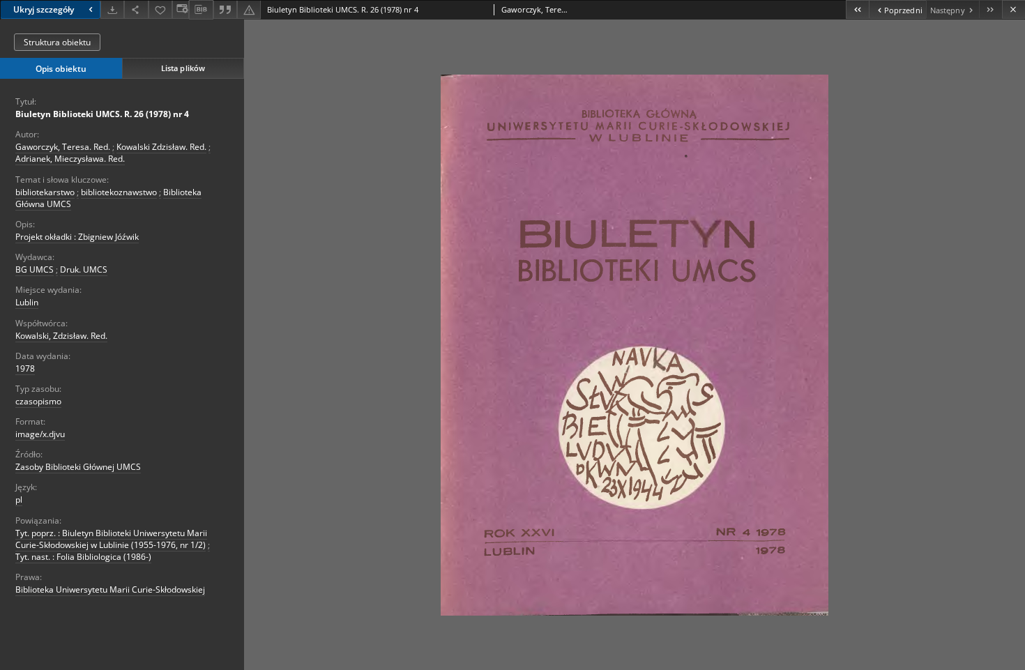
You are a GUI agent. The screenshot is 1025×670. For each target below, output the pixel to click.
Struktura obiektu (57, 42)
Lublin (26, 302)
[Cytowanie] (225, 9)
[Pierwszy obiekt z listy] (857, 9)
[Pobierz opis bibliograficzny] (201, 10)
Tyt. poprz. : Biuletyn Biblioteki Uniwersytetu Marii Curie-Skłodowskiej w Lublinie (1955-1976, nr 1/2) (111, 539)
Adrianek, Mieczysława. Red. (70, 159)
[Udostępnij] (136, 9)
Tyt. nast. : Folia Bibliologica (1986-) (83, 557)
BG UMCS (34, 269)
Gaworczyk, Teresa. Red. (62, 147)
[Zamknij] (1013, 9)
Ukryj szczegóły (43, 9)
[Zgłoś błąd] (249, 9)
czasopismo (38, 401)
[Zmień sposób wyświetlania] (180, 9)
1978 (25, 368)
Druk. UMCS (83, 269)
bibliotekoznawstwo (119, 192)
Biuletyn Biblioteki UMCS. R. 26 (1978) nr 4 (102, 114)
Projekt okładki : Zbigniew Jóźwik (77, 237)
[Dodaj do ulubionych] (160, 9)
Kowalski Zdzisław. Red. (161, 147)
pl (18, 499)
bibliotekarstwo (45, 192)
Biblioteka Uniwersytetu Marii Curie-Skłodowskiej (110, 589)
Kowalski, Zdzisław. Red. (61, 336)
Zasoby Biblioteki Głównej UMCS (78, 467)
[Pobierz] (112, 9)
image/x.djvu (40, 434)
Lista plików (183, 68)
